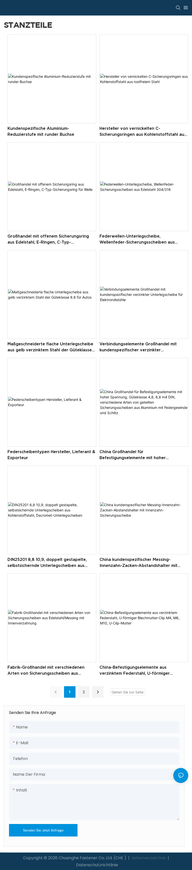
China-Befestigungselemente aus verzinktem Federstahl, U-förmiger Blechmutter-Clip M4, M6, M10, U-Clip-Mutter (138, 670)
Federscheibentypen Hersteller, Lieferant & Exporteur (51, 454)
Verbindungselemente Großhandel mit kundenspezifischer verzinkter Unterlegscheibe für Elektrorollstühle (138, 347)
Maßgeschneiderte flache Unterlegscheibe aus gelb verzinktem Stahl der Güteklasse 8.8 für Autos (50, 347)
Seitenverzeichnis (148, 858)
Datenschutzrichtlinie (97, 865)
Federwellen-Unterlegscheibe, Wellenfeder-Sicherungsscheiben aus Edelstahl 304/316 (137, 239)
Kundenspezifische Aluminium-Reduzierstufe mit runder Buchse (41, 131)
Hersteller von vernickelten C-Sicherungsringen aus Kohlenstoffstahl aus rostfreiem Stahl (143, 131)
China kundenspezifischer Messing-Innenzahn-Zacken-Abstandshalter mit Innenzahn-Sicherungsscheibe (139, 562)
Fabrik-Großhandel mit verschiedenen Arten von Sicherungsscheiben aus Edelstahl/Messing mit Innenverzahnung (48, 670)
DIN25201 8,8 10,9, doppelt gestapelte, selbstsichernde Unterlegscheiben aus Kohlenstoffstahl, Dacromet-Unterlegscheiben (47, 562)
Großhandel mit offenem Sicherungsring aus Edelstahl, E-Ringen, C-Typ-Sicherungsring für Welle (48, 239)
